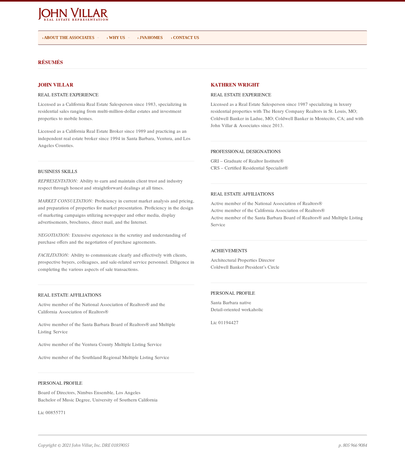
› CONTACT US (185, 37)
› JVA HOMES (150, 37)
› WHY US (116, 37)
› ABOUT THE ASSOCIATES (68, 37)
